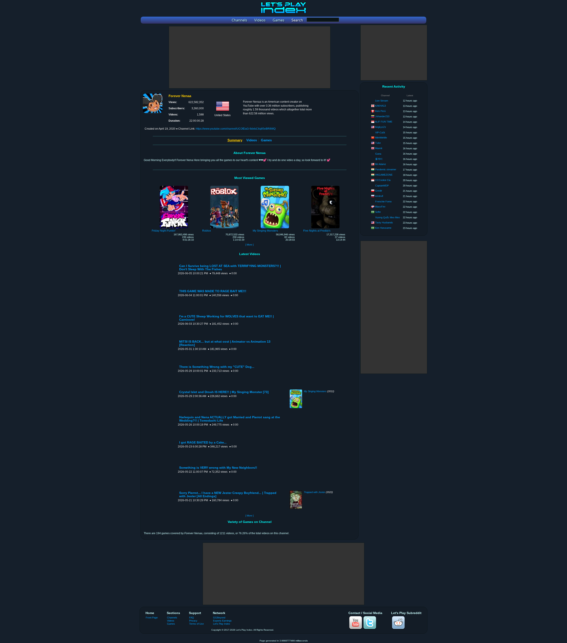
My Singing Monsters (315, 391)
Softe (378, 212)
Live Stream (381, 100)
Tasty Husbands (384, 222)
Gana (378, 153)
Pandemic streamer (385, 169)
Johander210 (382, 116)
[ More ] (249, 244)
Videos (251, 140)
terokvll (379, 196)
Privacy (193, 620)
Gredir (378, 190)
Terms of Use (196, 623)
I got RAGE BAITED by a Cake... (203, 442)
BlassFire (380, 206)
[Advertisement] (249, 57)
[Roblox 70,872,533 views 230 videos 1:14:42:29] (224, 186)
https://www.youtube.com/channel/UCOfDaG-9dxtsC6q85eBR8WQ (236, 128)
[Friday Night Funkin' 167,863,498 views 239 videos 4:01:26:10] (174, 186)
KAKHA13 (380, 105)
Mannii (378, 148)
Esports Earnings (222, 620)
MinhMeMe (381, 137)
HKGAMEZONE (383, 174)
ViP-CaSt (380, 132)
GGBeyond (219, 617)
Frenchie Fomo (383, 201)
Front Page (152, 617)
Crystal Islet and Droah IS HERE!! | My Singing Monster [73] (224, 392)
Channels (172, 617)
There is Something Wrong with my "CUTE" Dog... (216, 367)
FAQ (191, 617)
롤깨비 (379, 158)
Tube (378, 143)
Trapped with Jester (314, 492)
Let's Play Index (221, 623)
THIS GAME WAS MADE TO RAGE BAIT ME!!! (212, 291)
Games (266, 140)
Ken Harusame (383, 227)
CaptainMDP (382, 185)
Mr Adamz (380, 164)
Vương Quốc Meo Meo (387, 217)
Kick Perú (380, 111)
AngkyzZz (380, 127)
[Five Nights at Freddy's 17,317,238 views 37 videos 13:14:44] (325, 186)
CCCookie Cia (382, 180)
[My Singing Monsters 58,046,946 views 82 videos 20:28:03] (275, 186)
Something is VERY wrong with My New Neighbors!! (218, 467)
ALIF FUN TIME (383, 121)
